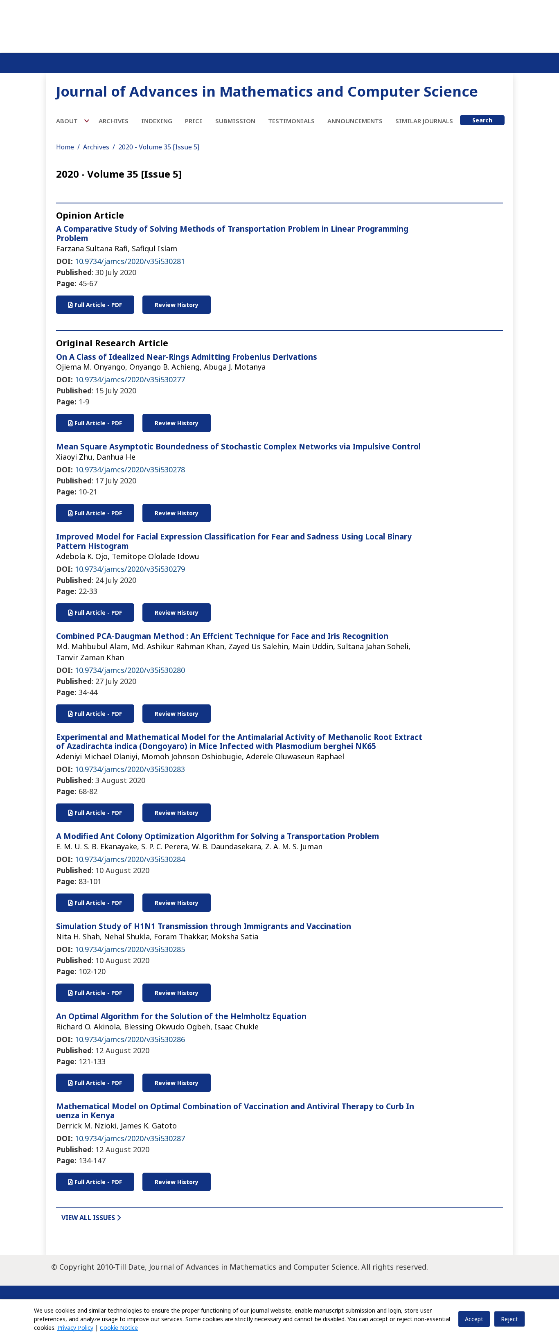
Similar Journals (424, 121)
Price (194, 121)
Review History (176, 305)
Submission (235, 121)
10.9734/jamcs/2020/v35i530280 (130, 670)
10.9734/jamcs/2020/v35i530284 (130, 859)
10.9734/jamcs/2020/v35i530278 (130, 469)
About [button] (67, 121)
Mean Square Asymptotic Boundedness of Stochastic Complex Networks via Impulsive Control (238, 446)
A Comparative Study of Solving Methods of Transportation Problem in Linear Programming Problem (232, 233)
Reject (509, 1319)
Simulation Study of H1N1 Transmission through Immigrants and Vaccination (203, 926)
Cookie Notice (119, 1327)
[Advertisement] (279, 24)
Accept (474, 1319)
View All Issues (89, 1217)
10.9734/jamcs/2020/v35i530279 (130, 569)
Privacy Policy (75, 1327)
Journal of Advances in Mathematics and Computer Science (267, 91)
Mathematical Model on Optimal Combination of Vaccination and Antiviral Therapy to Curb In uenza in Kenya (235, 1111)
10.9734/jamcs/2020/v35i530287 (130, 1138)
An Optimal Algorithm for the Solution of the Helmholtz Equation (181, 1016)
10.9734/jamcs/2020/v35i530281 (130, 261)
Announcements (355, 121)
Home (65, 146)
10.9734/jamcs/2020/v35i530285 (130, 949)
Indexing (156, 121)
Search (482, 120)
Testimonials (291, 121)
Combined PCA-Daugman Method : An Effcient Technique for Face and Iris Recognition (222, 636)
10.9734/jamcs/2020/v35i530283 (130, 769)
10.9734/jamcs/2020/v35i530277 (130, 379)
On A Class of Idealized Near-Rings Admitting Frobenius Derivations (186, 357)
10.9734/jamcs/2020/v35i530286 (130, 1039)
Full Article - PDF (97, 305)
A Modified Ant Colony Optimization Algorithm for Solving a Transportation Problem (217, 836)
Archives (113, 121)
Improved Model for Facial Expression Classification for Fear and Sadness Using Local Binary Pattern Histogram (234, 541)
